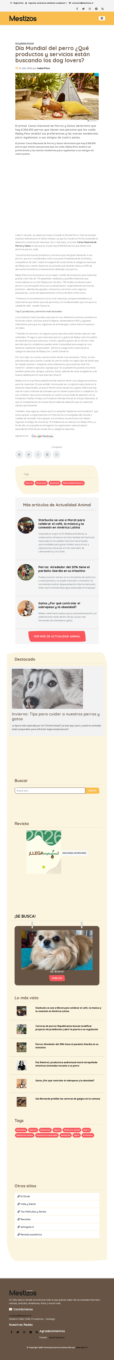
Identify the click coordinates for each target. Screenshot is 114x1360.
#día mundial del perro (73, 483)
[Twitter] (83, 9)
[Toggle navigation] (102, 18)
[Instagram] (89, 9)
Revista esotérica (31, 1234)
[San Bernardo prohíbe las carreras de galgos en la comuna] (21, 1101)
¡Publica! (57, 978)
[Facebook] (77, 9)
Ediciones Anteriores (74, 853)
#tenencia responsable (47, 1135)
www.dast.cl (81, 1347)
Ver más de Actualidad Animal (57, 636)
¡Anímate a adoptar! (56, 3)
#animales (54, 483)
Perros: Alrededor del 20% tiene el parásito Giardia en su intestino (64, 569)
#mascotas (41, 483)
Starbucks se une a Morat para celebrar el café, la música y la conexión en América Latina (61, 523)
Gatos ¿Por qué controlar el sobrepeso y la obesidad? (59, 605)
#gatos (57, 1130)
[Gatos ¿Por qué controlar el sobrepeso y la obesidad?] (26, 608)
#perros (29, 483)
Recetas (25, 1219)
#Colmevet (88, 1135)
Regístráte (18, 3)
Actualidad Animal (24, 43)
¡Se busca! (41, 3)
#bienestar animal (24, 1135)
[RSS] (102, 9)
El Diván (25, 1196)
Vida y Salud (27, 1204)
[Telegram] (96, 9)
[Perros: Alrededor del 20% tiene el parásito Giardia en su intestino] (26, 572)
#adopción (65, 1135)
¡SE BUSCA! (25, 916)
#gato (76, 1135)
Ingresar (32, 3)
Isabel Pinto (43, 68)
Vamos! (92, 790)
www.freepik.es (57, 1337)
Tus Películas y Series (33, 1211)
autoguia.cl (27, 1227)
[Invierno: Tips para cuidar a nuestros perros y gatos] (47, 688)
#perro (86, 1130)
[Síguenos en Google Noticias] (41, 435)
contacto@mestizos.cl (82, 3)
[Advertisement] (57, 32)
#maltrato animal (72, 1130)
